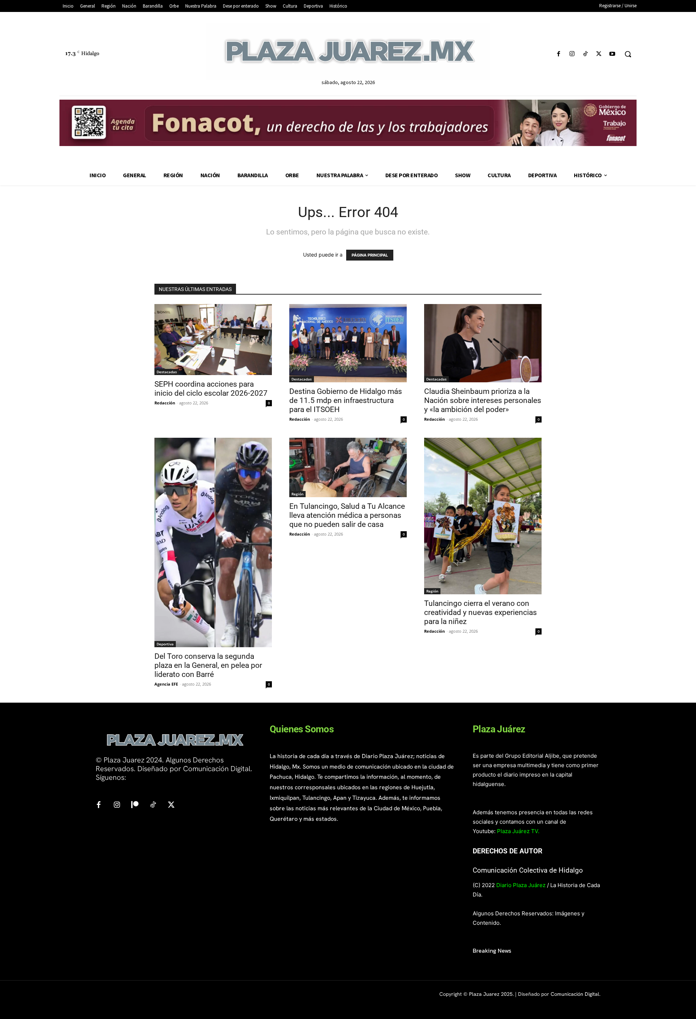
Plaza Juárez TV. (518, 831)
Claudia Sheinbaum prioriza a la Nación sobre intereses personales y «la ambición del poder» (482, 400)
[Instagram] (572, 54)
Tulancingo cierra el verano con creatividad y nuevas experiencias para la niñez (480, 612)
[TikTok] (585, 54)
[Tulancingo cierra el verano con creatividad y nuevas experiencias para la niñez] (483, 516)
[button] (628, 54)
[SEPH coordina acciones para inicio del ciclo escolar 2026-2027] (213, 339)
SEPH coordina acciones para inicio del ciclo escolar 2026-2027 (211, 389)
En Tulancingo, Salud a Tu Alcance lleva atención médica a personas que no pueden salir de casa (347, 515)
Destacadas (167, 371)
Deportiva (165, 643)
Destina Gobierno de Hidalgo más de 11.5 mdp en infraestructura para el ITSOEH (345, 400)
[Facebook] (558, 54)
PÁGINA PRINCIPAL (370, 255)
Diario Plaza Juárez (521, 885)
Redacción (164, 402)
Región (297, 493)
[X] (599, 54)
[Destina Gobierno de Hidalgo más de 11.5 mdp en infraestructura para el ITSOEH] (348, 343)
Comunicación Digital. (575, 994)
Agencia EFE (166, 684)
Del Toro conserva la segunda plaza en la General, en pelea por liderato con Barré (208, 665)
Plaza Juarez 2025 (491, 994)
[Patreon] (135, 805)
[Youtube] (612, 54)
